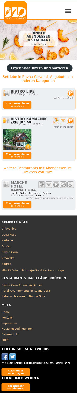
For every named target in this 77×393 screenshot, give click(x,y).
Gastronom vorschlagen (15, 372)
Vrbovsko (8, 258)
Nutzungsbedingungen (17, 328)
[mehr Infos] (17, 139)
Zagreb (6, 263)
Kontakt (6, 317)
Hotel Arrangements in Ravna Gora (25, 290)
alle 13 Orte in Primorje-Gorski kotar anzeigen (33, 270)
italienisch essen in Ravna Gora (23, 296)
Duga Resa (8, 234)
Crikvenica (8, 228)
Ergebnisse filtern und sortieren (39, 68)
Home (5, 312)
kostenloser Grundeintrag (15, 387)
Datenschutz (10, 334)
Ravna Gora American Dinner (21, 285)
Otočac (6, 246)
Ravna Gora (9, 252)
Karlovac (7, 240)
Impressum (9, 323)
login (4, 339)
